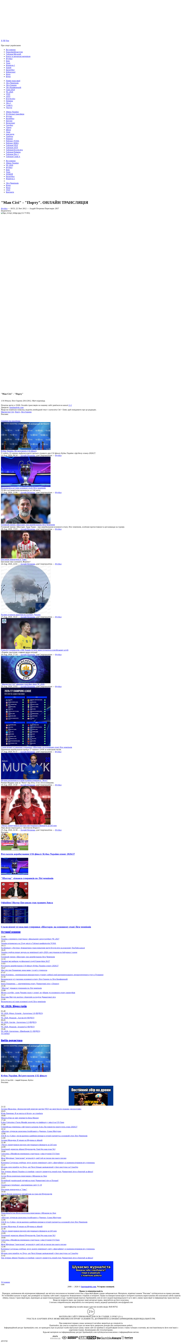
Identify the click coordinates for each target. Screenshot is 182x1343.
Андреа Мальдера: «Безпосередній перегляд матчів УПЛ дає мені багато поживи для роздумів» (41, 1109)
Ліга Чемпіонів (12, 83)
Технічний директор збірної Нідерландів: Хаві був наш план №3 (28, 1149)
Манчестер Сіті (7, 412)
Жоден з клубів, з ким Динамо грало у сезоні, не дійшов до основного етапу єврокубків (38, 993)
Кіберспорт (10, 72)
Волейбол (10, 118)
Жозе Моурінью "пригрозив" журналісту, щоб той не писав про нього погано (33, 1158)
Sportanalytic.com (16, 407)
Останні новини (11, 932)
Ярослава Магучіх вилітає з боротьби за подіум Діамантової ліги (28, 997)
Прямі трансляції (13, 81)
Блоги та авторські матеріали (18, 56)
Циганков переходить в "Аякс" (14, 559)
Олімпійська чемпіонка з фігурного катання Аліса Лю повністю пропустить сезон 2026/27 (39, 1127)
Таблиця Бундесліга (14, 150)
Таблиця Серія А (13, 156)
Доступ (9, 108)
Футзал (9, 116)
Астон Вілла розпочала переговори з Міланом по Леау (24, 1176)
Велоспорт (10, 123)
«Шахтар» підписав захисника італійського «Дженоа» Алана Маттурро (31, 1131)
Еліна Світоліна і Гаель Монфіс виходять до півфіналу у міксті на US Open (32, 1122)
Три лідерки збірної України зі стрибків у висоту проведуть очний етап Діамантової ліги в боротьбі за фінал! (47, 1171)
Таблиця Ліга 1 (12, 154)
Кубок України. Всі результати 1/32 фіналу (19, 451)
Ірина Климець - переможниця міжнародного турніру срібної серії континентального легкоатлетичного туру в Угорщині (52, 975)
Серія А (9, 105)
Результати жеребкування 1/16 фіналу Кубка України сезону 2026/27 (38, 854)
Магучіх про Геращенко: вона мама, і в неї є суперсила (24, 970)
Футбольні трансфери (15, 114)
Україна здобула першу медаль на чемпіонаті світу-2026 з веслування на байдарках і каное (39, 952)
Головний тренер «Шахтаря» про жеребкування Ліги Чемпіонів (28, 525)
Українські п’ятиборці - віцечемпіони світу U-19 (21, 1185)
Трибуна (9, 136)
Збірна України (12, 112)
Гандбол (9, 125)
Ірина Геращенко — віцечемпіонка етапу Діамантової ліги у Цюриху (30, 984)
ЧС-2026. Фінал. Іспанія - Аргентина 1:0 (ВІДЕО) (22, 1013)
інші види (10, 134)
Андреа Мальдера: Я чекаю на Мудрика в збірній (21, 1140)
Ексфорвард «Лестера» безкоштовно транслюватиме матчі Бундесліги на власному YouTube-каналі (43, 948)
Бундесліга (10, 99)
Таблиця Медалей (13, 54)
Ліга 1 (8, 103)
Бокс (8, 61)
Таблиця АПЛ (12, 148)
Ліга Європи (11, 85)
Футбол (9, 59)
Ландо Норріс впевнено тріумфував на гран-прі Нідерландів (26, 1194)
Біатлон (9, 121)
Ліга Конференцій (13, 87)
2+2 (70, 405)
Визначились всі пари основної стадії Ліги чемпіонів (23, 488)
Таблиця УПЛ (12, 145)
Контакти (10, 192)
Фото (8, 74)
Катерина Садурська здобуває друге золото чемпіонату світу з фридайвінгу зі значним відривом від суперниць (48, 1163)
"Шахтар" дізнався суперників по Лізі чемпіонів (27, 878)
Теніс (8, 63)
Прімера (9, 101)
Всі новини (11, 50)
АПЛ (8, 96)
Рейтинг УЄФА (12, 141)
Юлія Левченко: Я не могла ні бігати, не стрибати (22, 1113)
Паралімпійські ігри (14, 52)
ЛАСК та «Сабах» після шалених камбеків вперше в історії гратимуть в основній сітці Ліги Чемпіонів (44, 1136)
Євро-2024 (10, 90)
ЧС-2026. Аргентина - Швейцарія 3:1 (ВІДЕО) (20, 1031)
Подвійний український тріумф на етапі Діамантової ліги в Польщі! (29, 1180)
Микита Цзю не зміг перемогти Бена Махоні (20, 1118)
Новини (9, 139)
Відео (8, 76)
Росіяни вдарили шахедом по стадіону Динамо (20, 615)
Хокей (8, 67)
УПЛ (8, 94)
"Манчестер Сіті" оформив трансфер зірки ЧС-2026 (22, 684)
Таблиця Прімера (13, 152)
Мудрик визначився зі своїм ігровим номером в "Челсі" (24, 780)
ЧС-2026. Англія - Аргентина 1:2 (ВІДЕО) (19, 1022)
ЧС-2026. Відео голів (14, 1006)
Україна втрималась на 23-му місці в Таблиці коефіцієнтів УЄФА (28, 943)
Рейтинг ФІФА (12, 143)
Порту (17, 412)
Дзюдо (8, 127)
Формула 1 (10, 65)
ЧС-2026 (9, 92)
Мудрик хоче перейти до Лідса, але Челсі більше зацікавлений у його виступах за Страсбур (39, 1167)
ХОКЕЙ (9, 174)
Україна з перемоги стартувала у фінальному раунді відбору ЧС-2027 (30, 939)
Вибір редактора (11, 1040)
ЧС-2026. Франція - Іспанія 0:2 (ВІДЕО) (18, 1027)
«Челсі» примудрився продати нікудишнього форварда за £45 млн (29, 825)
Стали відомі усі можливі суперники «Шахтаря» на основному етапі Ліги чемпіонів (36, 747)
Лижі (8, 132)
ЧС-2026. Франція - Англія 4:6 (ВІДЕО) (17, 1018)
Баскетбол (10, 70)
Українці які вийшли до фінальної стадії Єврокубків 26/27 (25, 961)
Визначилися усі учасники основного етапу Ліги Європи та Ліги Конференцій (34, 979)
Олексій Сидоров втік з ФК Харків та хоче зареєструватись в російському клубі (34, 650)
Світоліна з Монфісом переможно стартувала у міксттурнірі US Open (30, 1154)
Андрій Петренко (27, 455)
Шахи (8, 130)
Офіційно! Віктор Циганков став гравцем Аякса (27, 902)
